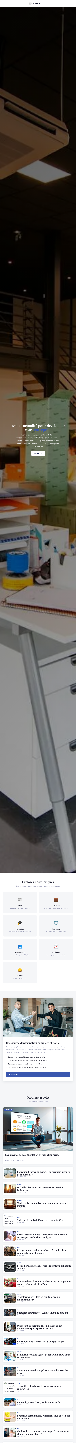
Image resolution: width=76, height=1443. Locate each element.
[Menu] (45, 3)
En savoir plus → (14, 1074)
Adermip (35, 3)
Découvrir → (38, 453)
